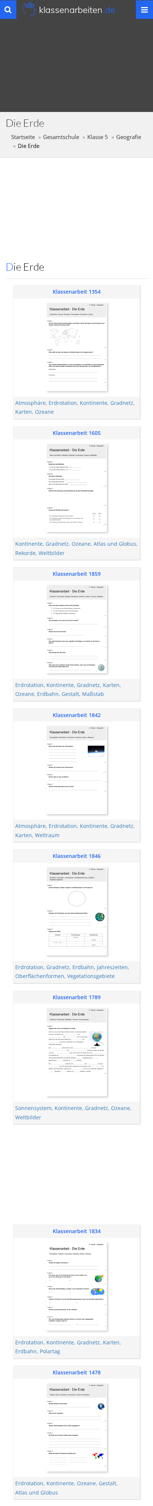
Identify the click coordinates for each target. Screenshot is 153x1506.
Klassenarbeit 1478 (77, 1372)
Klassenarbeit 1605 (77, 432)
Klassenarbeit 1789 (77, 997)
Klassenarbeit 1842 (77, 715)
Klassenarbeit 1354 (77, 291)
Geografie (128, 137)
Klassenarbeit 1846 (77, 855)
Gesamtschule (61, 137)
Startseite (23, 137)
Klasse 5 (97, 137)
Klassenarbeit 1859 (77, 573)
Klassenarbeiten (77, 9)
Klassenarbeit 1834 (77, 1231)
